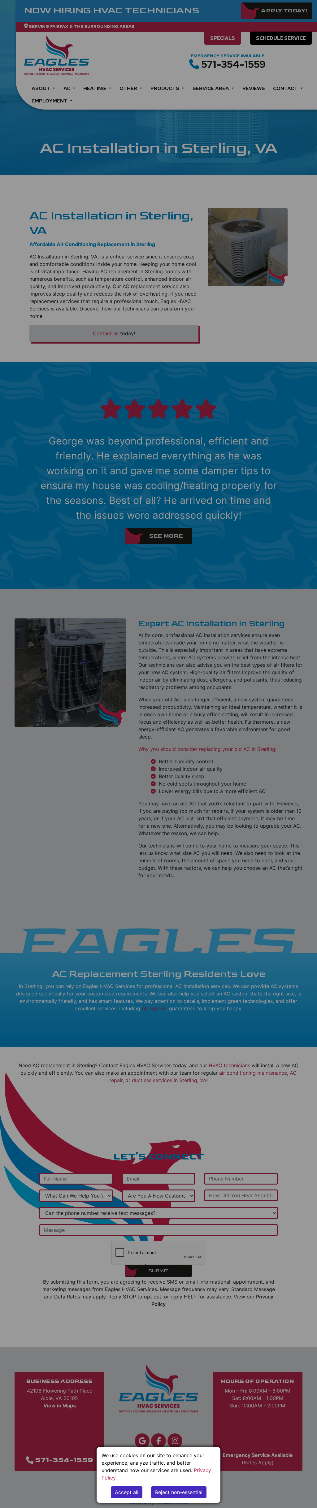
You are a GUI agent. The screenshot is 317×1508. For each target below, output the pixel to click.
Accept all (126, 1492)
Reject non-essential (178, 1492)
